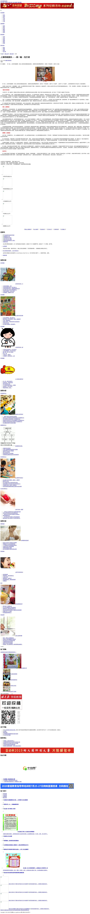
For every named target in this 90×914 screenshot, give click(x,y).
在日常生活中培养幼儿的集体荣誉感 (11, 516)
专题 (3, 45)
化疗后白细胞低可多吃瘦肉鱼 (9, 607)
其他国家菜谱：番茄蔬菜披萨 (9, 579)
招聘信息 (27, 910)
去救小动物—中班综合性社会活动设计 (11, 321)
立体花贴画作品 (13, 679)
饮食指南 (2, 551)
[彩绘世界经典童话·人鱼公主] (3, 240)
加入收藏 (15, 2)
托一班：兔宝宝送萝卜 (8, 381)
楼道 (4, 41)
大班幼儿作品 (13, 685)
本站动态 (11, 910)
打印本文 (49, 229)
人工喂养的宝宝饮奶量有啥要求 (10, 545)
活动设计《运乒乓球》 (8, 386)
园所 (4, 47)
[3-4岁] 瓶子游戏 (6, 735)
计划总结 (5, 795)
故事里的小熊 (7, 236)
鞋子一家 (5, 353)
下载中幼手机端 (18, 883)
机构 (1, 45)
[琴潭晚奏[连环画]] (3, 237)
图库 (3, 34)
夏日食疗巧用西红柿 (7, 606)
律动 (4, 32)
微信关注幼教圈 (12, 908)
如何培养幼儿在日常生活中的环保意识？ (12, 483)
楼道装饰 (11, 652)
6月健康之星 (24, 668)
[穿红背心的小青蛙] (3, 239)
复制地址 (9, 60)
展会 (4, 50)
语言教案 (2, 262)
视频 (3, 23)
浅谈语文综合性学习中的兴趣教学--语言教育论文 (13, 420)
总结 (4, 38)
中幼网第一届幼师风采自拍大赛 (10, 780)
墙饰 (4, 40)
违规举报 (56, 229)
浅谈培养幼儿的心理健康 (8, 450)
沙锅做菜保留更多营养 (8, 641)
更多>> (14, 652)
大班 (4, 18)
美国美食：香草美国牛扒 (8, 575)
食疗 (1, 583)
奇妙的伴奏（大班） (7, 387)
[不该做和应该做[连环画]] (3, 235)
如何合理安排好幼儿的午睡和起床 (10, 513)
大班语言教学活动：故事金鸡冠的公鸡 (11, 288)
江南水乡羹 (5, 577)
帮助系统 (23, 910)
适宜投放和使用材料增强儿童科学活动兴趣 (12, 486)
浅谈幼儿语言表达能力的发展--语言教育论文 (12, 421)
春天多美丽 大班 (6, 383)
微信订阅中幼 (12, 883)
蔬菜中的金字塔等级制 (8, 643)
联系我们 (19, 910)
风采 (4, 39)
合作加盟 (15, 910)
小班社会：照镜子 (7, 354)
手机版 (6, 2)
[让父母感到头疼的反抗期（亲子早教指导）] (3, 729)
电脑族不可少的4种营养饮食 (9, 543)
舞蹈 (4, 29)
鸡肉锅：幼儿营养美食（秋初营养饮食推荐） (13, 644)
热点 (4, 17)
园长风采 (12, 53)
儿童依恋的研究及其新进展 (9, 744)
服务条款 (7, 910)
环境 (4, 43)
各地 (4, 16)
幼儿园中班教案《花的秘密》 (9, 324)
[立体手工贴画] (6, 691)
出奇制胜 (5, 246)
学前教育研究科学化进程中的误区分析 (11, 742)
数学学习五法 (6, 481)
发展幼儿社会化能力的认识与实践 (10, 743)
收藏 (6, 60)
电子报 (4, 51)
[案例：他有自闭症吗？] (3, 740)
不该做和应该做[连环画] (9, 235)
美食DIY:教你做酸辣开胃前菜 (9, 639)
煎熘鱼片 (5, 580)
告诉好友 (43, 229)
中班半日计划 (6, 322)
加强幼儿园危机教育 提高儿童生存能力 (12, 745)
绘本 (4, 28)
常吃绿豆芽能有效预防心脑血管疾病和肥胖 (12, 610)
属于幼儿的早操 (6, 452)
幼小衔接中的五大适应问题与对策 (10, 482)
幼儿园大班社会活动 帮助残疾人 (10, 289)
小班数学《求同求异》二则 (9, 355)
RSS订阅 (2, 2)
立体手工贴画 (13, 691)
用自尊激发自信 (6, 515)
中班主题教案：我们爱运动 (9, 317)
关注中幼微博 (25, 883)
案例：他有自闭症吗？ (9, 740)
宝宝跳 (4, 731)
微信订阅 (10, 2)
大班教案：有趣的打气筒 (8, 292)
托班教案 (2, 358)
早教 (4, 48)
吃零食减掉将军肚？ (7, 612)
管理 (4, 36)
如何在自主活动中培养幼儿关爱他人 (11, 514)
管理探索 (5, 793)
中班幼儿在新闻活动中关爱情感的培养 (12, 511)
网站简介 (2, 910)
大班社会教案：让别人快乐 (9, 291)
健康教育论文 (3, 425)
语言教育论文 (3, 393)
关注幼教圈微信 (26, 908)
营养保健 (2, 523)
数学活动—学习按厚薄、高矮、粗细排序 (12, 319)
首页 (2, 53)
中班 (4, 20)
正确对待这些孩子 (7, 448)
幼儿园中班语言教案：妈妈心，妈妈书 (11, 480)
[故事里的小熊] (3, 236)
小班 (4, 21)
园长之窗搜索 (28, 229)
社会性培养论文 (3, 488)
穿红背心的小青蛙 (8, 239)
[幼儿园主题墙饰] (6, 673)
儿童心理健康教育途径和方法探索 (10, 449)
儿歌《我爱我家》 (7, 320)
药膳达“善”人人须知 (7, 611)
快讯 (4, 14)
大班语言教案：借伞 (7, 286)
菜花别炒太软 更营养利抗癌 (9, 640)
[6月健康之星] (12, 668)
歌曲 (4, 31)
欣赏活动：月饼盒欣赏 (8, 382)
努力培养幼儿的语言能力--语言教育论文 (11, 419)
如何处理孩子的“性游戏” (8, 453)
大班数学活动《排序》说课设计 (10, 485)
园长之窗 (7, 53)
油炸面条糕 (5, 574)
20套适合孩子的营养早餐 (8, 546)
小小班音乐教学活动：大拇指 (9, 385)
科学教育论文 (3, 456)
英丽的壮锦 (5, 241)
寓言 (4, 27)
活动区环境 (6, 652)
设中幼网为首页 (3, 1)
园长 (1, 34)
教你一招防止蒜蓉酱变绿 (8, 637)
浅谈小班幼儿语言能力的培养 (10, 416)
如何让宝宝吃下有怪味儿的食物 (10, 542)
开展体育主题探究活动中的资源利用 (11, 454)
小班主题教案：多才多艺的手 (9, 350)
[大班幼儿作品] (6, 685)
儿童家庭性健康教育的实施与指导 (10, 733)
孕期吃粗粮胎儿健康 (7, 547)
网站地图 (19, 2)
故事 (1, 23)
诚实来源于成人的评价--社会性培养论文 (11, 518)
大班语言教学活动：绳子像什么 (10, 287)
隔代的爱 (5, 732)
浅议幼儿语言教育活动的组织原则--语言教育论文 (13, 417)
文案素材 (5, 796)
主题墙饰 (2, 652)
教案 (3, 12)
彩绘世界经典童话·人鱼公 (9, 240)
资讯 (1, 12)
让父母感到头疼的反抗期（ (10, 729)
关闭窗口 (63, 229)
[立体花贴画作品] (6, 679)
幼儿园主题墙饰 (13, 673)
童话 (4, 25)
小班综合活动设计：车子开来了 (10, 349)
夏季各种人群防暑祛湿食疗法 (9, 608)
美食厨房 (2, 614)
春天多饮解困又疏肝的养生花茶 (10, 549)
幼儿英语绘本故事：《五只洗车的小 (11, 250)
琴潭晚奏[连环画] (7, 237)
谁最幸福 (5, 255)
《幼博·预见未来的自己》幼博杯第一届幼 (12, 781)
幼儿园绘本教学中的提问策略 (9, 422)
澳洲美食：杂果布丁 (7, 578)
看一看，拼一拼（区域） (8, 352)
